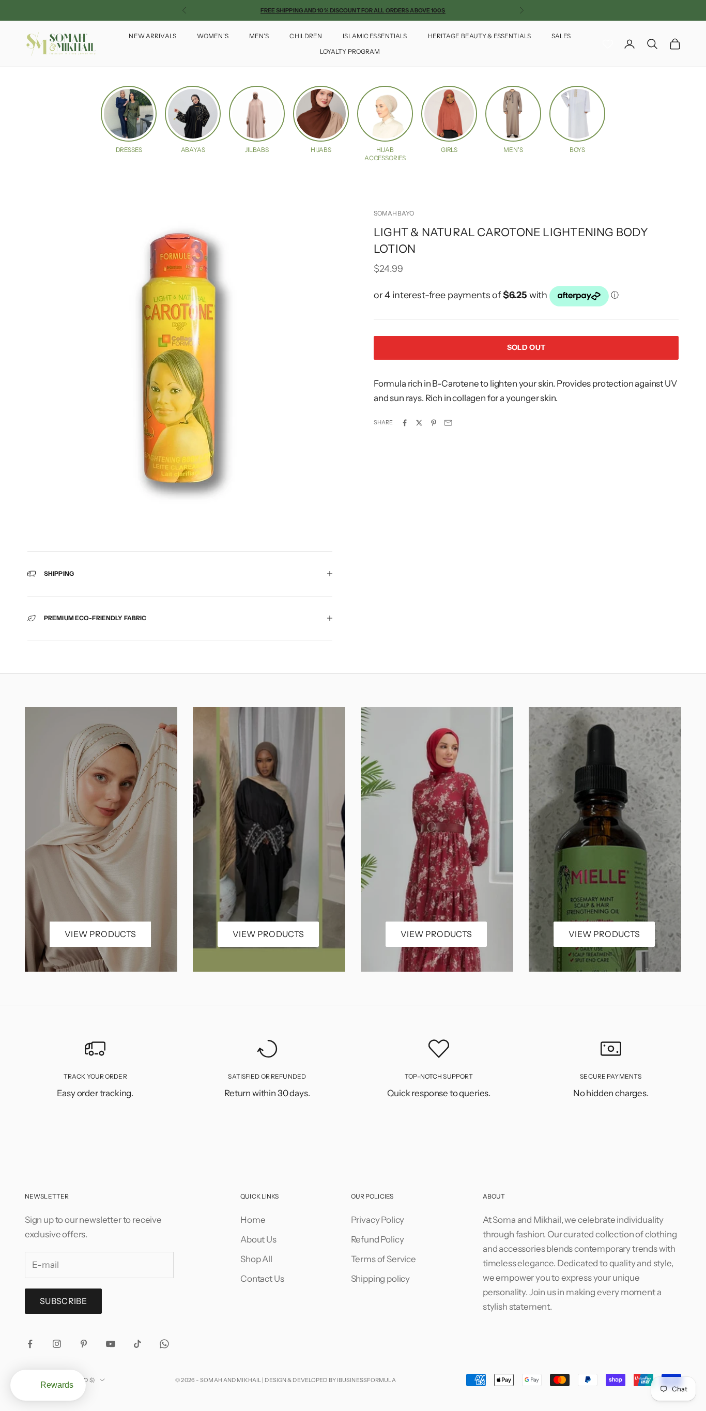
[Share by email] (448, 423)
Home (252, 1220)
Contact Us (262, 1279)
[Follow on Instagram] (57, 1344)
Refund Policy (377, 1239)
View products (100, 934)
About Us (258, 1239)
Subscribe (63, 1301)
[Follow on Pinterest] (84, 1344)
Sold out (526, 347)
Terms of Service (383, 1259)
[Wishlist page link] (608, 44)
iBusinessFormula (366, 1380)
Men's (259, 36)
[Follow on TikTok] (137, 1344)
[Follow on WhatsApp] (164, 1344)
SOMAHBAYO (394, 213)
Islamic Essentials (375, 36)
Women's (212, 36)
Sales (561, 36)
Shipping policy (380, 1279)
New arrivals (152, 36)
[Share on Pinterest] (433, 423)
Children (305, 36)
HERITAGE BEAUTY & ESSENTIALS (479, 36)
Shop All (256, 1259)
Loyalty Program (350, 51)
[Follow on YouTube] (110, 1344)
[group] (129, 120)
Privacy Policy (378, 1220)
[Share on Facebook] (405, 423)
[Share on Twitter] (419, 423)
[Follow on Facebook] (30, 1344)
